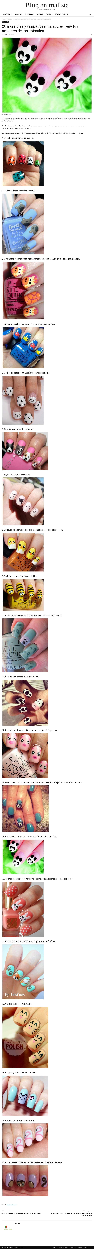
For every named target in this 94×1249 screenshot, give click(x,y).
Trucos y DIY (9, 19)
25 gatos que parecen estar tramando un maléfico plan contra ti (21, 1213)
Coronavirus (73, 1247)
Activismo (39, 14)
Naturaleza (29, 14)
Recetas (57, 14)
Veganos (86, 1247)
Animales (6, 14)
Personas (17, 14)
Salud (54, 1247)
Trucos (65, 14)
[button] (90, 14)
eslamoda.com (12, 1205)
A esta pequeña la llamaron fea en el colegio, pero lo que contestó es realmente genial (71, 1214)
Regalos (80, 1247)
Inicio (3, 19)
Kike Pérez (4, 34)
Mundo (48, 14)
